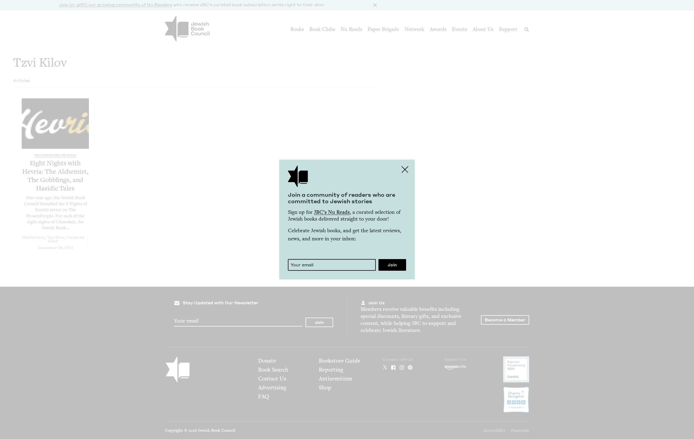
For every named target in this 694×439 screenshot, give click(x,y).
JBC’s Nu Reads (332, 212)
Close (405, 169)
